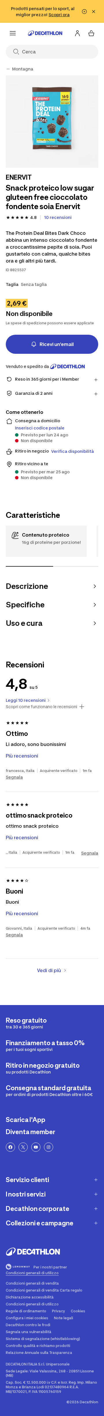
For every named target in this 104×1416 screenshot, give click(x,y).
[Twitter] (23, 1147)
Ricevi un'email (57, 344)
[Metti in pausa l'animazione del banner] (84, 11)
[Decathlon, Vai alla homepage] (45, 33)
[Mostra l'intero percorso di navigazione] (8, 69)
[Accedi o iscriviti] (77, 33)
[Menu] (13, 33)
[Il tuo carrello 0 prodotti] (91, 33)
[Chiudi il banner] (93, 11)
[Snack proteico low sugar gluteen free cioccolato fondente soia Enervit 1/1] (52, 121)
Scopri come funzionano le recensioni (41, 706)
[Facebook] (10, 1147)
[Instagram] (48, 1147)
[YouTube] (35, 1147)
